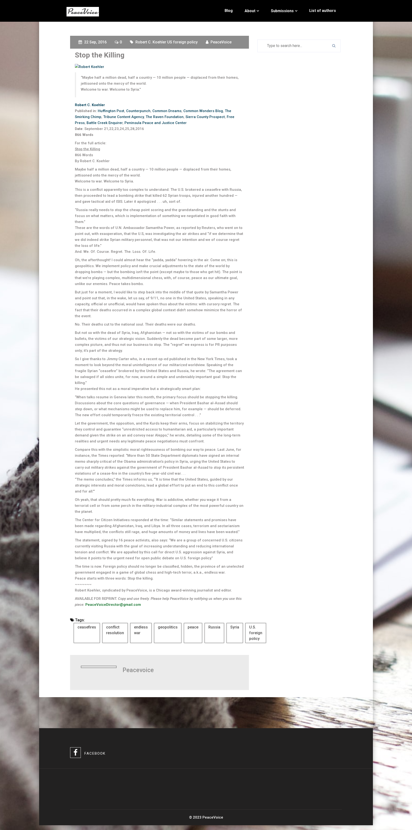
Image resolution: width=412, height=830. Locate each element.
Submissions (282, 11)
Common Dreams (166, 111)
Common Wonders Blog (203, 111)
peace (193, 627)
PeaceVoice (221, 42)
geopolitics (168, 627)
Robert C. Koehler (150, 42)
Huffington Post (111, 111)
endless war (141, 630)
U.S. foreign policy (255, 633)
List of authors (322, 10)
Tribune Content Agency (123, 117)
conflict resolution (115, 630)
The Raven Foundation (165, 117)
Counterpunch (138, 111)
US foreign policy (182, 42)
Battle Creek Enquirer (105, 123)
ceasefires (86, 627)
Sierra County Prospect (205, 117)
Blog (229, 10)
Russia (214, 627)
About (250, 11)
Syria (234, 627)
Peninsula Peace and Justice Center (155, 123)
